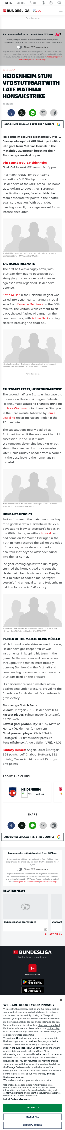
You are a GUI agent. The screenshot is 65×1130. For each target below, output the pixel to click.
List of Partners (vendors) (16, 1099)
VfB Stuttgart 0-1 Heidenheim (25, 162)
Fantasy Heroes (14, 750)
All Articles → (53, 934)
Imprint (20, 1077)
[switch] (19, 47)
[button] (61, 11)
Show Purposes (32, 1125)
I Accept (30, 1108)
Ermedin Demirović (30, 304)
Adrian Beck (40, 318)
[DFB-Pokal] (43, 3)
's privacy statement (26, 882)
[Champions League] (51, 3)
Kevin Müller (11, 295)
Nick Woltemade (18, 408)
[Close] (61, 1000)
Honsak (46, 533)
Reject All (32, 1117)
